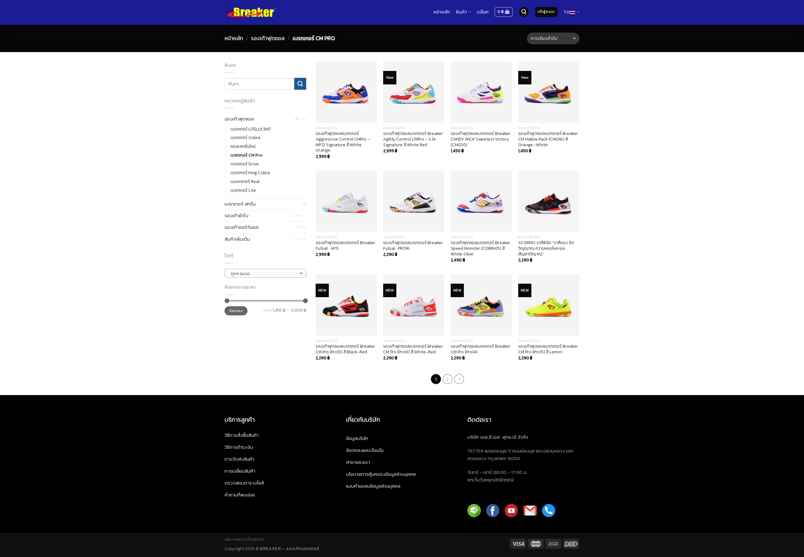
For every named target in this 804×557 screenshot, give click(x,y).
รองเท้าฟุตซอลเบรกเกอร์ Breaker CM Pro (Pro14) (480, 349)
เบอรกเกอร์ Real (245, 181)
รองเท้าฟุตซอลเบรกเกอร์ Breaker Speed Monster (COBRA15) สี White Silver (480, 248)
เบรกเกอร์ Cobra (245, 137)
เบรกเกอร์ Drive (245, 164)
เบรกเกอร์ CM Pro (247, 155)
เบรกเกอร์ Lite (243, 190)
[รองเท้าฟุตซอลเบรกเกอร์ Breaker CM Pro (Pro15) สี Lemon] (548, 304)
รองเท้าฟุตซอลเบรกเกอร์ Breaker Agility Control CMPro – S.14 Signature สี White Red (413, 139)
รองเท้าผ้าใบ (236, 215)
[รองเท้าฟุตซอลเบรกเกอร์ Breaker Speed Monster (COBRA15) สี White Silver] (481, 201)
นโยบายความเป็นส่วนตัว (244, 539)
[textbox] (263, 273)
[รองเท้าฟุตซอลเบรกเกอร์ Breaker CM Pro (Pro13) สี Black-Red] (346, 304)
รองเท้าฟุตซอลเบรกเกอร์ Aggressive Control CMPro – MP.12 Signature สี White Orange (343, 142)
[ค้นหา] (524, 12)
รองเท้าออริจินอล (241, 227)
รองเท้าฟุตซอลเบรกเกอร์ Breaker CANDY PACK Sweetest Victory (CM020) (480, 139)
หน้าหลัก (234, 38)
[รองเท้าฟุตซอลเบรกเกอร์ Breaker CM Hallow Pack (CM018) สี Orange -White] (548, 92)
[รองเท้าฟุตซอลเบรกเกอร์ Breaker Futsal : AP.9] (346, 201)
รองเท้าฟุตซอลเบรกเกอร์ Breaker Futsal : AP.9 (345, 245)
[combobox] (265, 273)
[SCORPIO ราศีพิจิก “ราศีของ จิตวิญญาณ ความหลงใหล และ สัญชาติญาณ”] (548, 201)
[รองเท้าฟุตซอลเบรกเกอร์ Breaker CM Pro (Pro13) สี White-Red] (413, 304)
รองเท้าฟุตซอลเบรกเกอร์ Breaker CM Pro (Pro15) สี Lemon (548, 349)
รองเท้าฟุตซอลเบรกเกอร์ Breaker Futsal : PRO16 (413, 245)
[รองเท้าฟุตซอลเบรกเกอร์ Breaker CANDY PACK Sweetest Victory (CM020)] (481, 92)
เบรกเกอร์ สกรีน (240, 203)
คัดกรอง (236, 310)
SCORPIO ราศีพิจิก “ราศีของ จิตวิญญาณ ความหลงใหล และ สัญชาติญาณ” (546, 248)
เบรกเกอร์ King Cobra (250, 172)
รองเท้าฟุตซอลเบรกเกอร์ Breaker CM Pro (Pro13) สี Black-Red (345, 349)
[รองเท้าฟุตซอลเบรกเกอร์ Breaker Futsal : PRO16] (413, 201)
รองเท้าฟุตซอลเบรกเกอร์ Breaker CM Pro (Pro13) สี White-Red (413, 349)
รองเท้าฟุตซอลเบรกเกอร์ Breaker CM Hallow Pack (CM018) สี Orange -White (548, 139)
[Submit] (300, 83)
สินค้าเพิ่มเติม (237, 239)
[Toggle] (304, 119)
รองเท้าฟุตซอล (268, 38)
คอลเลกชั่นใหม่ (243, 146)
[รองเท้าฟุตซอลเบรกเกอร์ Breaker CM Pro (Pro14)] (481, 304)
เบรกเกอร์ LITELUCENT (251, 129)
